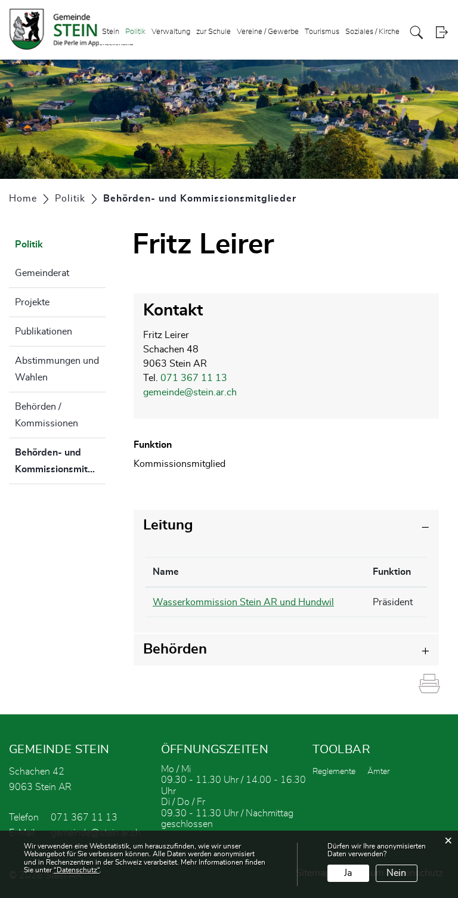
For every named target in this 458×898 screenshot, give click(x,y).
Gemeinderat (42, 273)
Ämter (378, 771)
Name (166, 572)
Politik (135, 32)
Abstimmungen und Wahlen (57, 369)
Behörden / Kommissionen (46, 415)
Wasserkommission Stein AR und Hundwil (243, 602)
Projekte (32, 302)
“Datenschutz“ (77, 870)
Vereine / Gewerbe (268, 32)
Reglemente (333, 771)
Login (441, 32)
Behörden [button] (175, 649)
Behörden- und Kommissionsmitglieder (60, 466)
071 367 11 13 (193, 378)
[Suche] (417, 32)
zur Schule (213, 32)
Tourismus (322, 32)
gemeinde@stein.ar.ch (190, 392)
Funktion (392, 572)
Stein (110, 32)
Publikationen (43, 331)
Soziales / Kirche (372, 32)
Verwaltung (170, 32)
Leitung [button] (168, 525)
